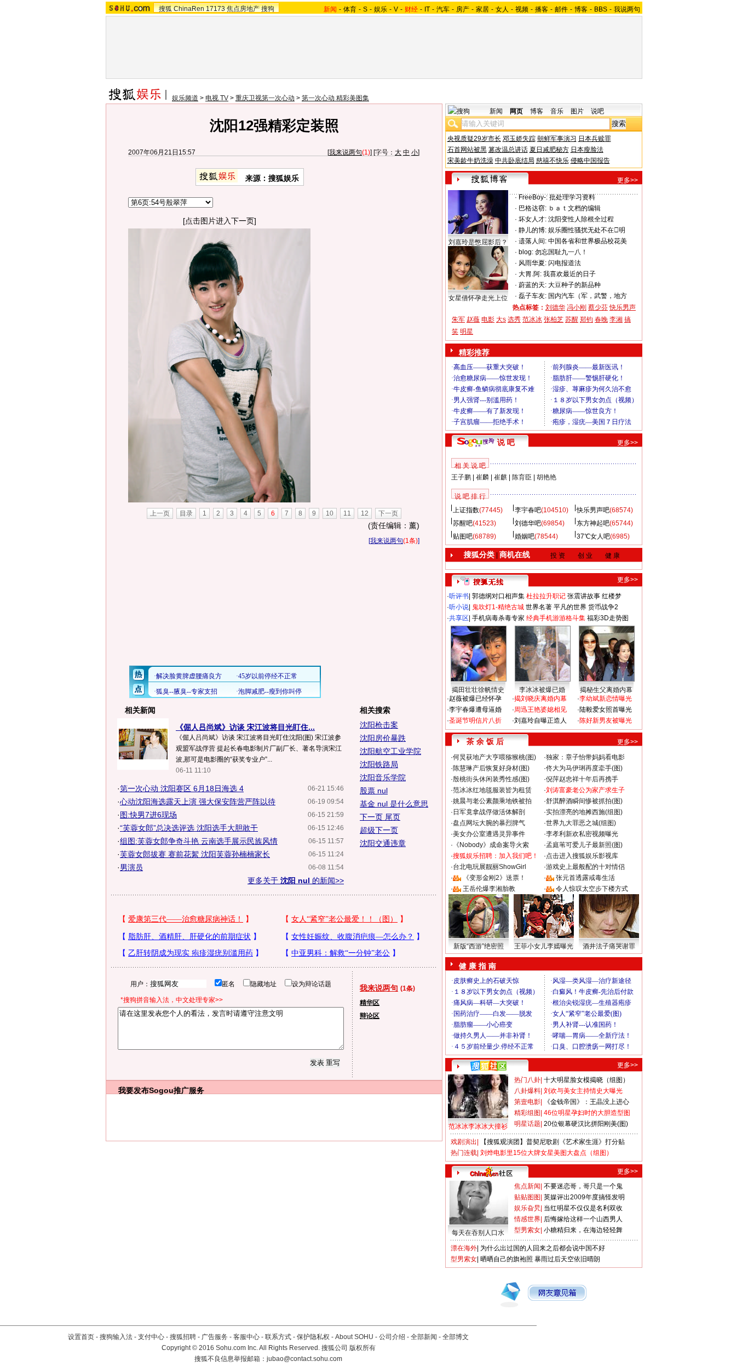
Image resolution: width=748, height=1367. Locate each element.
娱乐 (380, 9)
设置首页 (81, 1337)
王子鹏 (461, 477)
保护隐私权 (313, 1337)
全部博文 (455, 1337)
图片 (577, 111)
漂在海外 (464, 1248)
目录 (186, 513)
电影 (487, 319)
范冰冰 (532, 319)
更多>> (627, 180)
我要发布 (133, 1090)
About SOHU (354, 1337)
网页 (516, 111)
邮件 (561, 9)
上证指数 (466, 510)
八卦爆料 (527, 1091)
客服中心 (246, 1337)
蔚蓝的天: (532, 285)
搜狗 (267, 9)
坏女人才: (532, 219)
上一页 (160, 513)
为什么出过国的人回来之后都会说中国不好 (542, 1248)
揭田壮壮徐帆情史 (478, 690)
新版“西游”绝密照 (478, 946)
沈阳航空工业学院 (390, 751)
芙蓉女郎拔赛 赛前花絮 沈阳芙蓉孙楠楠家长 (195, 854)
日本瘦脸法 (587, 149)
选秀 (514, 319)
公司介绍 (392, 1337)
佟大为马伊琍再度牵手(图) (584, 768)
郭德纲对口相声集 (498, 596)
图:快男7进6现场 (148, 814)
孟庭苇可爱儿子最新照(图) (584, 845)
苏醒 (571, 319)
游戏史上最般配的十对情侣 (585, 867)
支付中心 (151, 1337)
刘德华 (555, 307)
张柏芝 (553, 319)
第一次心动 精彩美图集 (335, 98)
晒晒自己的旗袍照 (506, 1259)
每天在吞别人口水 (478, 1233)
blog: (526, 252)
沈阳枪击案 (379, 724)
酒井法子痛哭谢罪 (609, 946)
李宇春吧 (528, 510)
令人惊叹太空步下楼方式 (592, 889)
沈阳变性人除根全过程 (581, 219)
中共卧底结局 (514, 160)
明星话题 (527, 1124)
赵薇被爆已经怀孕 (475, 698)
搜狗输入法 (116, 1337)
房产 (462, 9)
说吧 (597, 111)
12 (365, 513)
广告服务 (215, 1337)
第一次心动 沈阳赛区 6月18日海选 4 (182, 788)
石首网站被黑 (467, 149)
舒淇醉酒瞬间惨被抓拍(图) (584, 801)
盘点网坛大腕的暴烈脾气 (489, 823)
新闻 (496, 111)
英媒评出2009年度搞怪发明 (584, 1197)
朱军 (458, 319)
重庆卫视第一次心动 (265, 98)
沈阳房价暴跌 (383, 738)
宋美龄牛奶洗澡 (470, 160)
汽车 (443, 9)
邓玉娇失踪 (519, 138)
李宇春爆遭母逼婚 (475, 709)
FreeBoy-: (533, 197)
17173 (215, 9)
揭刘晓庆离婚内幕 (540, 698)
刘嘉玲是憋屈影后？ (478, 242)
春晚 (601, 319)
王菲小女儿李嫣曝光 (543, 946)
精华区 (369, 1002)
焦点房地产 (243, 9)
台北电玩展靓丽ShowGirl (489, 867)
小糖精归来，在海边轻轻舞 (583, 1230)
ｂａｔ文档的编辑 (574, 208)
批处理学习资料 (572, 197)
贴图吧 (463, 536)
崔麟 (482, 477)
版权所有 (362, 1348)
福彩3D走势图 (608, 618)
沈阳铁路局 (379, 764)
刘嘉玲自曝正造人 (540, 720)
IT (427, 9)
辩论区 (369, 1016)
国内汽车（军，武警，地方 (587, 296)
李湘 (616, 319)
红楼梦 (612, 596)
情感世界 (527, 1219)
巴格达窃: (532, 208)
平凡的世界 (570, 607)
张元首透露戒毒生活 (585, 878)
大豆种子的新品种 (574, 285)
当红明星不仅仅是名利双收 (583, 1208)
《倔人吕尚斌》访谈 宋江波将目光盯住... (245, 727)
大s (501, 319)
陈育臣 (522, 477)
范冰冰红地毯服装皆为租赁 (492, 790)
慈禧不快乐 (552, 160)
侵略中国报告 (590, 160)
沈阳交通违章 (383, 843)
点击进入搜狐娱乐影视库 (582, 856)
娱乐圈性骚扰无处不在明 (586, 230)
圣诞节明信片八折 (475, 720)
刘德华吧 (528, 523)
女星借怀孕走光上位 (478, 298)
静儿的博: (532, 230)
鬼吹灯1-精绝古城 (498, 607)
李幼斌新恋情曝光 (605, 698)
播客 (541, 9)
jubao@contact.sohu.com (304, 1359)
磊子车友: (532, 296)
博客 (581, 9)
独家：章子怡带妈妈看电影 (585, 757)
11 (347, 513)
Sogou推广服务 (176, 1090)
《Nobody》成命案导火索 (491, 845)
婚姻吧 (524, 536)
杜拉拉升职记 (546, 596)
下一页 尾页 (380, 817)
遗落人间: (532, 241)
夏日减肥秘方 (549, 149)
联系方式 (278, 1337)
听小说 (459, 607)
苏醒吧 (463, 523)
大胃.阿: (530, 274)
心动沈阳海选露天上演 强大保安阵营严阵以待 (197, 801)
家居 (482, 9)
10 (329, 513)
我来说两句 (345, 152)
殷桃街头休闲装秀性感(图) (491, 779)
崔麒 (500, 477)
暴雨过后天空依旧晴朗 (567, 1259)
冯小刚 (576, 307)
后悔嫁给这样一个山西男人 (583, 1219)
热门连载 (464, 1153)
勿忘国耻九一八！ (561, 252)
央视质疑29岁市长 (474, 138)
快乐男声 (622, 307)
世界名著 (539, 607)
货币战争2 (603, 607)
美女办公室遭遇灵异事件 (489, 834)
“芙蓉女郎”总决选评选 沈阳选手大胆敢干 (189, 827)
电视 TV (216, 98)
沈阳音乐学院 (383, 777)
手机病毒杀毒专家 (498, 618)
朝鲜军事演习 (557, 138)
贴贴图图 (527, 1197)
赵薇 (473, 319)
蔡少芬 (598, 307)
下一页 (388, 513)
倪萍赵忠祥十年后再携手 (582, 779)
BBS (600, 9)
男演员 (131, 867)
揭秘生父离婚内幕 (606, 690)
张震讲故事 (583, 596)
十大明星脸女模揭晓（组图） (586, 1080)
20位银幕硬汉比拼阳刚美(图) (586, 1124)
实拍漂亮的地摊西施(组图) (584, 812)
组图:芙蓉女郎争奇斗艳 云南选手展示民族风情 (199, 841)
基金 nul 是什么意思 (394, 803)
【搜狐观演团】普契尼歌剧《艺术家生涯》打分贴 (552, 1142)
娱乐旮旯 (527, 1208)
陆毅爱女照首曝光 (605, 709)
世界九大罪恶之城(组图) (581, 823)
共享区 (459, 618)
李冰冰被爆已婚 (542, 690)
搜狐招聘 (183, 1337)
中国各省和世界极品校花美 (587, 241)
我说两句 (627, 9)
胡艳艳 (546, 477)
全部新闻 (424, 1337)
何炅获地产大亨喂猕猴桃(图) (494, 757)
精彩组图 (527, 1113)
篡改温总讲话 (508, 149)
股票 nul (374, 790)
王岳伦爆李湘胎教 (489, 889)
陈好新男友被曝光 (605, 720)
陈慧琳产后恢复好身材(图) (491, 768)
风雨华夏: (532, 263)
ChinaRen (189, 9)
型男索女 (527, 1230)
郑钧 (586, 319)
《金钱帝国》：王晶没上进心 (586, 1102)
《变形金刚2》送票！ (494, 878)
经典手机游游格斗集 (555, 618)
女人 (502, 9)
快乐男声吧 (593, 510)
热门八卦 (527, 1080)
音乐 (556, 111)
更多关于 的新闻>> (296, 880)
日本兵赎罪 (594, 138)
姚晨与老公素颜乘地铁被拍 (492, 801)
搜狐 (165, 9)
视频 (521, 9)
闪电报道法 (564, 263)
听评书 (459, 596)
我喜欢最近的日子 (569, 274)
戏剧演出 (464, 1142)
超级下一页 (379, 830)
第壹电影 (527, 1102)
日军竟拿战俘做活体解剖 (489, 812)
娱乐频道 (185, 98)
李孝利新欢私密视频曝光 (582, 834)
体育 (349, 9)
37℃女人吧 (593, 536)
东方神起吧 (593, 523)
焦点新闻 (527, 1186)
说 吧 (506, 442)
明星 (466, 331)
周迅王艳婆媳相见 (540, 709)
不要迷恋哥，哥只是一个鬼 (583, 1186)
